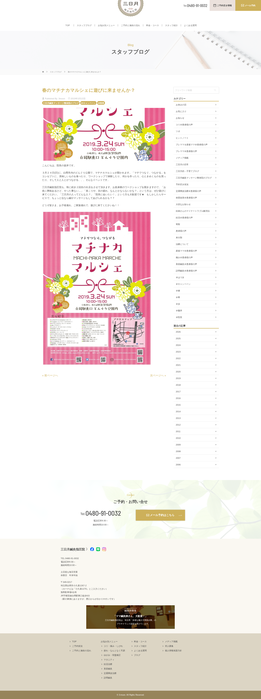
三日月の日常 (182, 164)
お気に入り (181, 111)
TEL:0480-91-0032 (70, 558)
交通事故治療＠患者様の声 (188, 191)
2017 (178, 391)
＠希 (178, 297)
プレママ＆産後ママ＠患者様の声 (192, 144)
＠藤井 (179, 310)
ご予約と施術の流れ (130, 25)
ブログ (137, 655)
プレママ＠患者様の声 (186, 151)
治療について (182, 244)
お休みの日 (181, 105)
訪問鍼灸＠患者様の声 (186, 271)
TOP (67, 25)
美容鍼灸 (108, 668)
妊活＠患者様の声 (184, 217)
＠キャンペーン (88, 103)
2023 (178, 352)
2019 (178, 378)
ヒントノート (182, 138)
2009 (178, 445)
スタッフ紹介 (171, 25)
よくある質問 (190, 25)
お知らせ (180, 118)
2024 (178, 345)
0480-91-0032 (103, 513)
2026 (178, 332)
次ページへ (157, 375)
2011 (178, 431)
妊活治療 (108, 664)
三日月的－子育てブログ (187, 171)
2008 (178, 451)
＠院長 (101, 103)
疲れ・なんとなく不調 (114, 650)
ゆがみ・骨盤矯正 (112, 655)
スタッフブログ (84, 25)
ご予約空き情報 (224, 5)
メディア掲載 (182, 158)
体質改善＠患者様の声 (186, 197)
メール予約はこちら (162, 515)
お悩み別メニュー (106, 25)
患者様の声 (181, 231)
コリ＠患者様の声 (184, 124)
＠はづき (180, 277)
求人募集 (169, 646)
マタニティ (109, 659)
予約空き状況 (182, 184)
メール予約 (250, 5)
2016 (178, 398)
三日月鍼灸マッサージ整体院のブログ (61, 103)
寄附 (178, 224)
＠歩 (178, 304)
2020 (178, 371)
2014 (178, 411)
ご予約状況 (77, 646)
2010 (178, 438)
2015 (178, 405)
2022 (178, 358)
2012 (178, 425)
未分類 (179, 237)
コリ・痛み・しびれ (113, 646)
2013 (178, 418)
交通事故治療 (110, 673)
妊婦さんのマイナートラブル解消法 (193, 211)
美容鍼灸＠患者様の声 (186, 264)
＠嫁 (178, 290)
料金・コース (152, 25)
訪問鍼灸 (108, 678)
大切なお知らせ (183, 204)
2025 (178, 338)
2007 (178, 458)
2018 (178, 385)
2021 (178, 365)
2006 (178, 464)
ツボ (178, 131)
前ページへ (51, 375)
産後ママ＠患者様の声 (186, 251)
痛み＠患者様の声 (184, 257)
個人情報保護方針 (173, 650)
